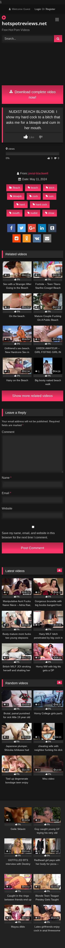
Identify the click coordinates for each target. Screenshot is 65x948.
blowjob (17, 196)
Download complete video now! (35, 94)
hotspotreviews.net (23, 23)
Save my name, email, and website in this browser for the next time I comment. (28, 535)
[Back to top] (54, 938)
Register (50, 9)
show (51, 212)
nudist (34, 212)
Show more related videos (32, 396)
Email (6, 493)
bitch (51, 187)
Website (7, 508)
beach (34, 187)
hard (22, 204)
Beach (16, 187)
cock (35, 196)
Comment (8, 431)
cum (51, 196)
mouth (16, 212)
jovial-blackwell (38, 173)
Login (38, 9)
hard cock (41, 204)
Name (6, 477)
